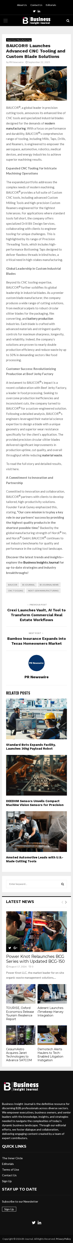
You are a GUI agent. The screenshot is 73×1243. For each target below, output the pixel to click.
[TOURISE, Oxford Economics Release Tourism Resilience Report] (20, 994)
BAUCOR (12, 584)
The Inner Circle (12, 1158)
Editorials (51, 5)
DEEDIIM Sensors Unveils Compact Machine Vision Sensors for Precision (34, 803)
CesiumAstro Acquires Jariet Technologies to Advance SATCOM (19, 1054)
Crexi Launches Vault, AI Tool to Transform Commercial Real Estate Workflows (36, 615)
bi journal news (49, 584)
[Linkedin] (39, 1222)
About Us (22, 5)
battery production (40, 318)
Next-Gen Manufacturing (19, 40)
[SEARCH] (62, 884)
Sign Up (7, 1181)
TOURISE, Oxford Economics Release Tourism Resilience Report (20, 1013)
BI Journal (28, 584)
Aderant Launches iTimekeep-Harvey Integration (50, 1011)
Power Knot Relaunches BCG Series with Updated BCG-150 (35, 959)
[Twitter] (34, 1222)
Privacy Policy (63, 1238)
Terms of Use (10, 1169)
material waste (52, 455)
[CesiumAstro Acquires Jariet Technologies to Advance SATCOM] (20, 1035)
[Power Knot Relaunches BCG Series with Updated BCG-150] (36, 931)
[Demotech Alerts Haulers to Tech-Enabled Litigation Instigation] (52, 1035)
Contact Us (36, 5)
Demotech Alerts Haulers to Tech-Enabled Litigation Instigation (50, 1054)
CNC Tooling (15, 590)
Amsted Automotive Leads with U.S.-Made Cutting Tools (34, 859)
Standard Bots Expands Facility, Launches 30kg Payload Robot (31, 747)
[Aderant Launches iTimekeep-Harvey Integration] (52, 994)
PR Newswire (16, 62)
